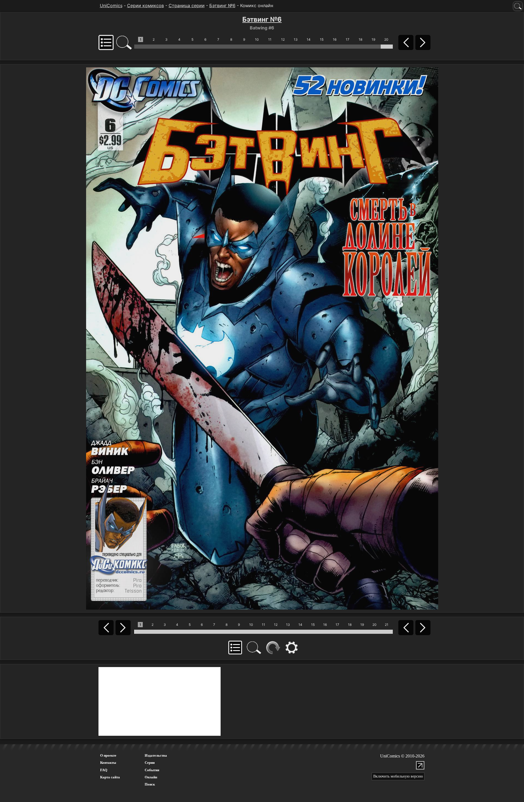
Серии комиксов (145, 5)
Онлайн (151, 777)
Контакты (108, 762)
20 (386, 39)
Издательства (156, 755)
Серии (150, 762)
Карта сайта (110, 777)
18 (360, 39)
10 (257, 39)
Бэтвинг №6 (222, 5)
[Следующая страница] (262, 338)
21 (386, 625)
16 (334, 39)
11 (269, 39)
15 (321, 39)
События (152, 770)
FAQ (103, 770)
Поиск (150, 784)
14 (309, 39)
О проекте (108, 755)
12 (283, 39)
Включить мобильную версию (398, 776)
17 (347, 39)
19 (373, 39)
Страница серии (187, 5)
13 (296, 39)
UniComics (111, 5)
